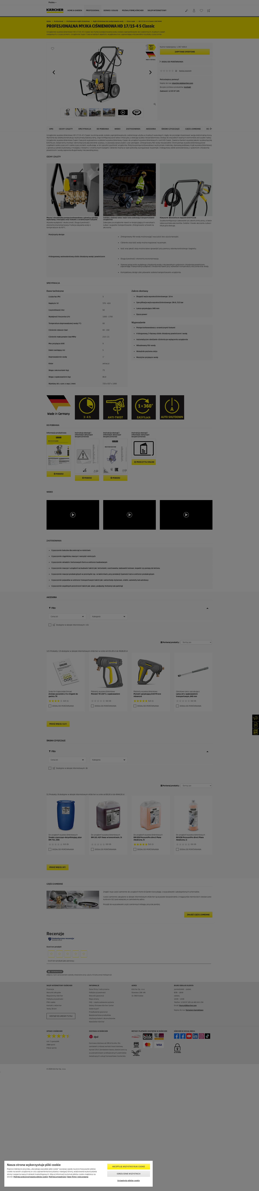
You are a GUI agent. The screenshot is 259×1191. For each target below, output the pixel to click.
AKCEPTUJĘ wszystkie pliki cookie (128, 1166)
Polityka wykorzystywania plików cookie (30, 1177)
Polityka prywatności (58, 1177)
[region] (78, 1174)
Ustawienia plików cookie (128, 1181)
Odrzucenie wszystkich (128, 1174)
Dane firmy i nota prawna (77, 1177)
